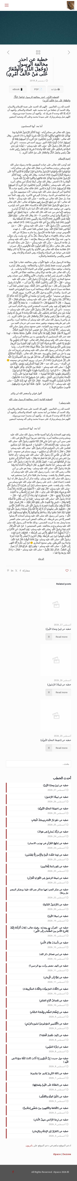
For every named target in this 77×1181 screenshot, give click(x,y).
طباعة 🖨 (55, 89)
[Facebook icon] (13, 1172)
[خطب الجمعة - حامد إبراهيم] (70, 5)
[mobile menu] (7, 5)
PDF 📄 (38, 89)
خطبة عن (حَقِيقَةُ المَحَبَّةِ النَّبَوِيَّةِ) (55, 740)
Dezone (66, 1154)
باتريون (29, 1145)
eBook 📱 (18, 89)
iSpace (57, 1154)
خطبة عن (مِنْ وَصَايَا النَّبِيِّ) (58, 629)
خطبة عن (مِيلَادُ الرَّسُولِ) (59, 684)
